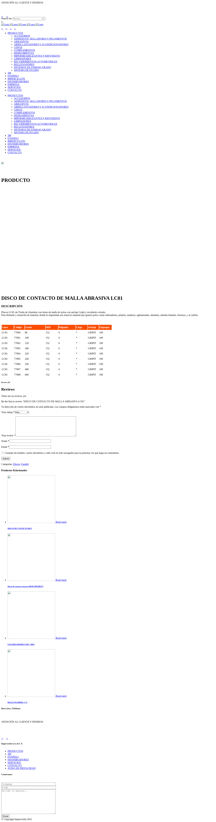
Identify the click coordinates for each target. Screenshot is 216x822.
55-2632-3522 (6, 6)
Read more (61, 522)
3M (9, 754)
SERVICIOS (14, 762)
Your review (8, 435)
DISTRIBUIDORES (18, 759)
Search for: (6, 18)
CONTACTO (15, 765)
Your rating (7, 412)
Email (5, 447)
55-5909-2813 (54, 6)
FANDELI (13, 756)
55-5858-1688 (22, 6)
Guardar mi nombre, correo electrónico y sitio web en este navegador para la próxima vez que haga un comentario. (62, 453)
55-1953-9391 (38, 6)
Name (5, 441)
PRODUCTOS (15, 751)
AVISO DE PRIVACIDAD (22, 768)
